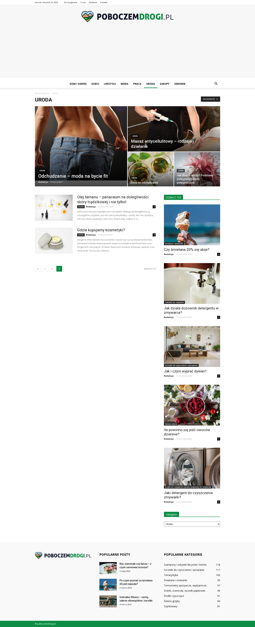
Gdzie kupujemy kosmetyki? (101, 230)
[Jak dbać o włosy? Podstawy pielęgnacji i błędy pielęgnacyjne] (197, 169)
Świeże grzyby (172, 601)
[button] (216, 84)
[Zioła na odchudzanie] (151, 169)
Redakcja (43, 182)
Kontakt (103, 2)
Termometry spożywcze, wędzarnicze (185, 585)
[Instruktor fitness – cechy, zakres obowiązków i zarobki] (108, 601)
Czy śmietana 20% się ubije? (186, 249)
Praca (137, 83)
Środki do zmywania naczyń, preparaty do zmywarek (188, 487)
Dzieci (95, 83)
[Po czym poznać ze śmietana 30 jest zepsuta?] (108, 585)
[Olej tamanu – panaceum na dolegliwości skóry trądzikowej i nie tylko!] (54, 208)
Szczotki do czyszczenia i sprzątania (181, 365)
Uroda (150, 83)
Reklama (93, 2)
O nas (83, 2)
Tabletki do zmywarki (174, 302)
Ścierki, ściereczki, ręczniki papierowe (184, 590)
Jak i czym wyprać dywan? (185, 371)
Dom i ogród (78, 83)
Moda (124, 83)
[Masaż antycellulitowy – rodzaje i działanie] (174, 129)
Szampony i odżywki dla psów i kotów (185, 564)
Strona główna (70, 2)
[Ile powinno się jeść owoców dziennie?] (192, 405)
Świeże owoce (171, 424)
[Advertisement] (127, 53)
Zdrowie (179, 83)
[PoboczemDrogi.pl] (127, 16)
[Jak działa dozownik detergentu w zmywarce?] (192, 283)
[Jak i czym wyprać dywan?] (192, 346)
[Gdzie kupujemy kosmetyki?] (54, 241)
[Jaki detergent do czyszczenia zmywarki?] (192, 468)
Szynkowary (170, 606)
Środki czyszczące (174, 595)
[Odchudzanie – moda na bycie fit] (81, 143)
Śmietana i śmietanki (174, 243)
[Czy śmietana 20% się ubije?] (192, 224)
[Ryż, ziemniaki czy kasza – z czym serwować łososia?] (108, 568)
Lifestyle (110, 83)
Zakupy (164, 83)
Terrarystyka (171, 575)
